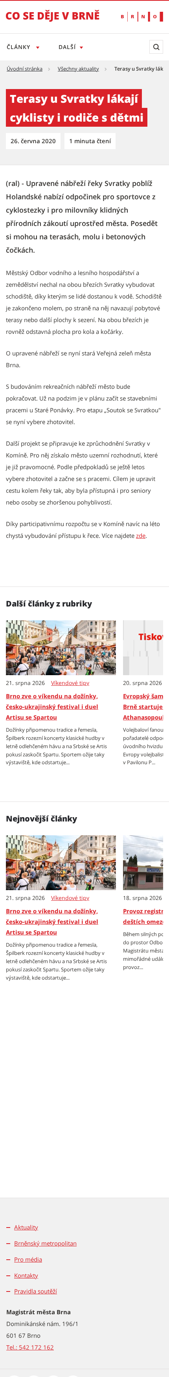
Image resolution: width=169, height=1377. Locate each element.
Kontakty (26, 1275)
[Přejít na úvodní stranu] (52, 21)
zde (140, 535)
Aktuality (26, 1227)
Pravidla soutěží (35, 1291)
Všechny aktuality (78, 68)
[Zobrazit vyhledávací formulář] (156, 47)
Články (19, 47)
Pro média (28, 1259)
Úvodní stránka (24, 68)
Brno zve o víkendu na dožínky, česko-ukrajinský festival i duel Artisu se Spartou (52, 706)
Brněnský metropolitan (45, 1243)
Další (67, 47)
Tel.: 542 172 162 (30, 1347)
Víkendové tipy (70, 683)
